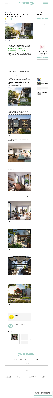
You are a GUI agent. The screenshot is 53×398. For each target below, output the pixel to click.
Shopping (31, 359)
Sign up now (42, 18)
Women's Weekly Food (32, 375)
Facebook (18, 82)
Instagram (22, 82)
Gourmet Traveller (31, 377)
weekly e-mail (10, 83)
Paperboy (19, 81)
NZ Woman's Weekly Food (32, 376)
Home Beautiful (7, 375)
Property (26, 359)
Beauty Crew (42, 377)
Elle (41, 375)
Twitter (16, 82)
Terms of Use (40, 20)
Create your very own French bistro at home (44, 78)
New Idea (18, 377)
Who (17, 376)
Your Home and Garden (20, 324)
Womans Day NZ (19, 375)
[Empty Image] (39, 88)
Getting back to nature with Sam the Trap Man (14, 341)
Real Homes (16, 359)
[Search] (9, 3)
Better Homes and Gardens (8, 376)
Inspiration (21, 359)
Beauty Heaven (43, 376)
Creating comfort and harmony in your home (44, 93)
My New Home (37, 359)
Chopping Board (9, 12)
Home (5, 12)
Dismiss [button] (43, 395)
